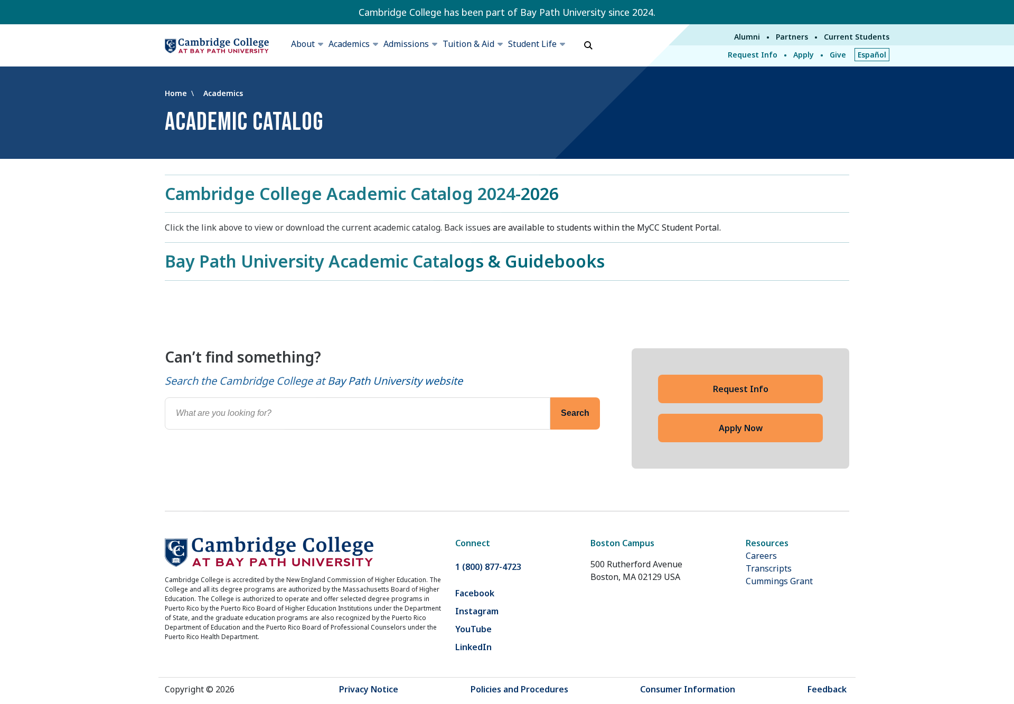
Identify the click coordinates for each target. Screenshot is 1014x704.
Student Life (532, 44)
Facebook (474, 593)
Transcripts (769, 568)
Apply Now (741, 428)
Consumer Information (687, 689)
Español (872, 55)
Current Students (856, 37)
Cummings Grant (779, 581)
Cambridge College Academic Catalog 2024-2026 (362, 193)
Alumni (747, 37)
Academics (349, 44)
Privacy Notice (368, 689)
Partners (792, 37)
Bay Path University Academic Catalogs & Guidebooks (385, 261)
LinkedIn (473, 647)
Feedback (827, 689)
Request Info (752, 55)
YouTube (473, 629)
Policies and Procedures (519, 689)
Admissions (406, 44)
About (303, 44)
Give (838, 55)
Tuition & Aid (468, 44)
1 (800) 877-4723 (488, 567)
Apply (803, 55)
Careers (761, 556)
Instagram (477, 611)
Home (177, 93)
